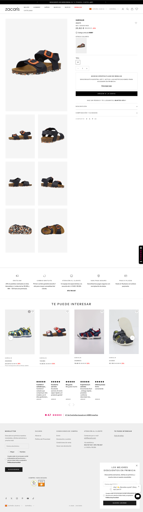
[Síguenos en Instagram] (17, 498)
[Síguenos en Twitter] (11, 498)
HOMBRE (36, 7)
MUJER (26, 7)
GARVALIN (80, 20)
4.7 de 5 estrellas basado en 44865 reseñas (81, 415)
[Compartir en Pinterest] (92, 119)
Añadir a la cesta (107, 93)
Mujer (12, 452)
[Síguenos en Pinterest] (22, 498)
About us (38, 436)
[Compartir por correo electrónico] (95, 119)
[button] (69, 404)
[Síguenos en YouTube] (28, 498)
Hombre (22, 452)
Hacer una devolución (63, 446)
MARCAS (57, 7)
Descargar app (106, 86)
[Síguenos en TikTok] (33, 498)
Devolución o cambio (63, 439)
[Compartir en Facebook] (87, 119)
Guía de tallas (119, 436)
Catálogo (28, 10)
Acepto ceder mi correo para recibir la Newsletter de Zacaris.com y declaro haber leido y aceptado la (121, 495)
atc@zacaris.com (90, 438)
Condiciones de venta (63, 442)
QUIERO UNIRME (120, 503)
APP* (91, 2)
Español (113, 9)
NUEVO (68, 7)
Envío (58, 436)
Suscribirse (13, 469)
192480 (42, 361)
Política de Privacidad (42, 439)
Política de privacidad (112, 497)
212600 (112, 360)
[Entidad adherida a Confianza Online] (38, 483)
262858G (8, 361)
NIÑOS (47, 7)
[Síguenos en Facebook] (6, 498)
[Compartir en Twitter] (89, 119)
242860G (77, 360)
